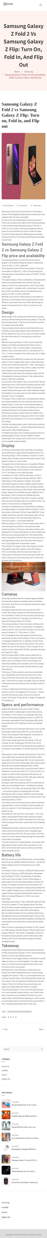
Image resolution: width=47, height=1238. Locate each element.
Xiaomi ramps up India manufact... (24, 1116)
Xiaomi (4, 1075)
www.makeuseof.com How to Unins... (25, 1138)
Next (41, 1029)
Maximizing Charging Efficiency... (24, 1149)
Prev (6, 1029)
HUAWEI (5, 1071)
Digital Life (6, 1079)
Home (17, 71)
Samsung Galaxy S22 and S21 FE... (24, 1160)
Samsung (28, 71)
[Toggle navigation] (41, 5)
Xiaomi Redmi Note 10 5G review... (24, 1105)
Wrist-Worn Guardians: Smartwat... (24, 1182)
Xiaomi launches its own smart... (23, 1171)
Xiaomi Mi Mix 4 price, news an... (23, 1127)
